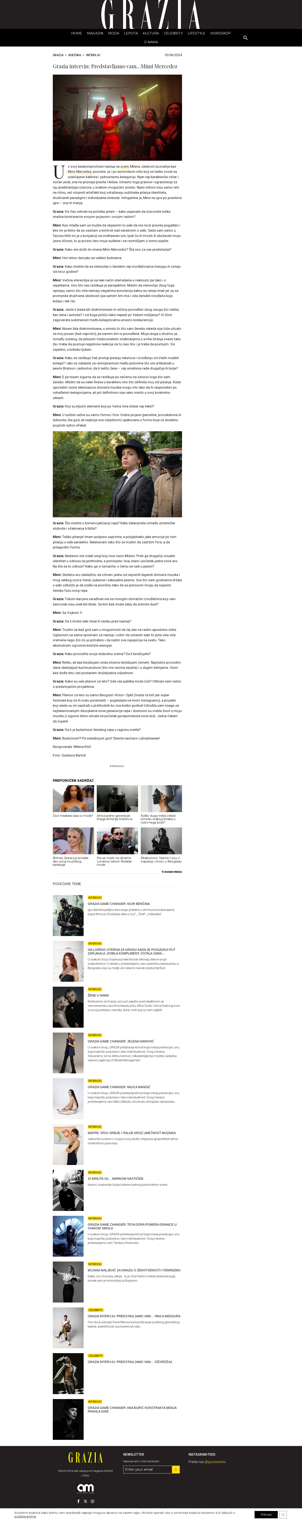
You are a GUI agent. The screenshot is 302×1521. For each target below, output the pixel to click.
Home (76, 33)
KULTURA (151, 33)
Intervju (93, 55)
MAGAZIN (95, 33)
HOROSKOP (220, 33)
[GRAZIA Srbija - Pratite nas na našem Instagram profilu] (92, 1501)
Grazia (58, 55)
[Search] (246, 38)
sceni (124, 166)
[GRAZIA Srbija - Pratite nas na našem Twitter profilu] (85, 1501)
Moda (113, 33)
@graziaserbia (215, 1462)
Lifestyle (196, 33)
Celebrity (173, 33)
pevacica (118, 766)
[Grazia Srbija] (151, 14)
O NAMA (151, 42)
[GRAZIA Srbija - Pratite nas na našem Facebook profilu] (78, 1501)
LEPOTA (131, 33)
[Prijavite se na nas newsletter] (176, 1469)
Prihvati (266, 1514)
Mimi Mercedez (80, 172)
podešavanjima (25, 1516)
